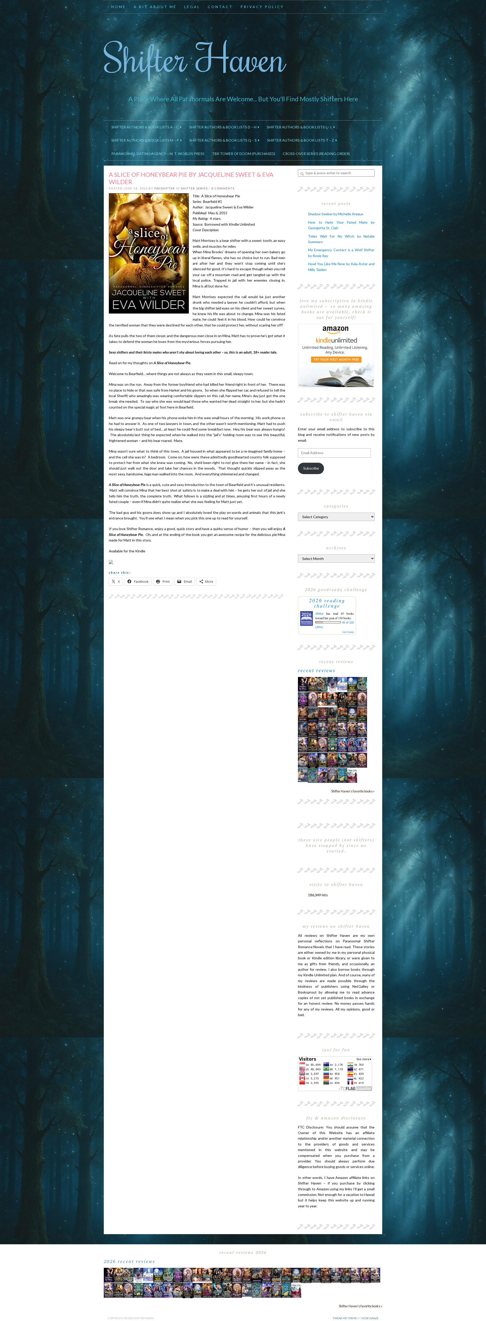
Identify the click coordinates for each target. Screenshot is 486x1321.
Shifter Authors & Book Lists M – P (145, 140)
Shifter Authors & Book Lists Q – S (223, 140)
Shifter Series (194, 188)
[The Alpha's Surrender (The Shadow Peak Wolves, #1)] (332, 715)
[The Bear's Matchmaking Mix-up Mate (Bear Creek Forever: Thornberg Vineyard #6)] (352, 684)
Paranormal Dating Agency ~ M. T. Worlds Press (158, 153)
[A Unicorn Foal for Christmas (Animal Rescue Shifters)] (332, 699)
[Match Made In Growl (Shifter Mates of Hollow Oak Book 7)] (323, 745)
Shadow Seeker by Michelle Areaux (335, 214)
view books (348, 632)
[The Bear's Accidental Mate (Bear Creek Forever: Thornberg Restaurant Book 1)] (352, 714)
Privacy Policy (262, 7)
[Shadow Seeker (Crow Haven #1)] (352, 775)
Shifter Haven (195, 57)
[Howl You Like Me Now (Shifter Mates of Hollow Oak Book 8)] (362, 760)
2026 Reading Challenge (327, 603)
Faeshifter (164, 188)
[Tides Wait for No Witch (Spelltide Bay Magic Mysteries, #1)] (313, 775)
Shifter (319, 613)
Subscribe (311, 468)
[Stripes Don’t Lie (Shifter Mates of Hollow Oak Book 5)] (313, 699)
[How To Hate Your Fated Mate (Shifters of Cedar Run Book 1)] (323, 775)
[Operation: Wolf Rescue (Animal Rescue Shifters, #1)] (323, 699)
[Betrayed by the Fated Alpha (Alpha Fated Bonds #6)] (362, 744)
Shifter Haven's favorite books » (353, 791)
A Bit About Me (155, 7)
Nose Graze (369, 1318)
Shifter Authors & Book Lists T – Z (301, 140)
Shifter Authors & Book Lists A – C (145, 127)
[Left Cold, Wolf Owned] (352, 760)
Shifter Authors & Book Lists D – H (223, 127)
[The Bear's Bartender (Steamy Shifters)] (332, 760)
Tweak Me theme (345, 1318)
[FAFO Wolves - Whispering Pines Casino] (342, 699)
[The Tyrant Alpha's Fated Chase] (313, 684)
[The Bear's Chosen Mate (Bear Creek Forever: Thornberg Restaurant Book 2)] (323, 760)
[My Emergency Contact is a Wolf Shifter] (303, 774)
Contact (220, 7)
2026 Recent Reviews (129, 1261)
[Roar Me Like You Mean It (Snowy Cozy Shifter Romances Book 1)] (332, 684)
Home (118, 7)
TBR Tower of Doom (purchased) (243, 153)
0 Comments (223, 188)
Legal (192, 7)
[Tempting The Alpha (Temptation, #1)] (303, 684)
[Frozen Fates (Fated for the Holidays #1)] (303, 760)
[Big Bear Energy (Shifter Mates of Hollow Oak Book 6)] (362, 699)
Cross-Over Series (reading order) (316, 153)
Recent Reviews (317, 670)
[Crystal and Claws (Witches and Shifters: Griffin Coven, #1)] (303, 699)
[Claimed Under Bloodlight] (303, 729)
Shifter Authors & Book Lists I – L (300, 127)
